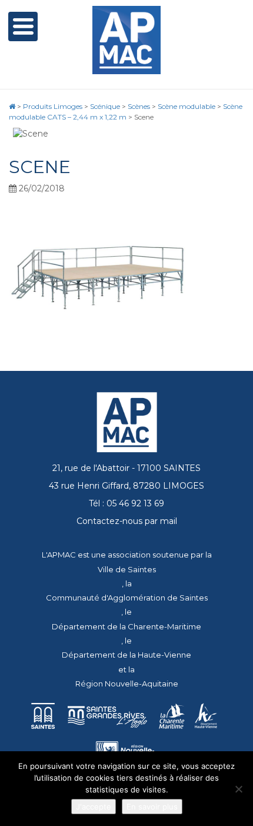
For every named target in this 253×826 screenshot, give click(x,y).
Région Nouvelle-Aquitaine (126, 683)
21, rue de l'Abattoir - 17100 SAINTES (126, 468)
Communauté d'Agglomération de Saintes (127, 597)
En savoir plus (152, 806)
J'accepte (93, 806)
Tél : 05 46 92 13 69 (126, 503)
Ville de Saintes (127, 569)
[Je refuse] (238, 789)
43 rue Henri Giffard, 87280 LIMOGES (126, 485)
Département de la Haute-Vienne (126, 655)
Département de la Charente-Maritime (126, 626)
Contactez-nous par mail (126, 521)
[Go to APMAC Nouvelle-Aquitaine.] (12, 106)
